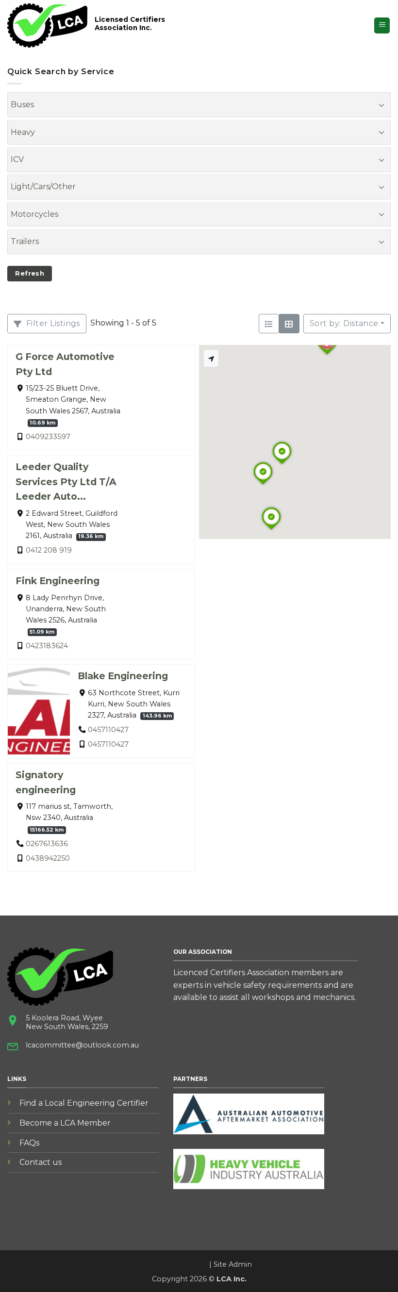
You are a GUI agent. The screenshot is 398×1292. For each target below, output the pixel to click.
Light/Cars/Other (43, 186)
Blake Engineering (123, 676)
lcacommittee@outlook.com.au (82, 1045)
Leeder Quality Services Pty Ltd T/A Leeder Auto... (66, 481)
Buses (22, 104)
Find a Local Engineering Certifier (84, 1103)
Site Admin (233, 1264)
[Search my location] (211, 358)
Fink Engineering (58, 581)
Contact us (40, 1162)
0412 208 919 (49, 550)
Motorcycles (34, 214)
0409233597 (48, 436)
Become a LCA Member (65, 1123)
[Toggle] (381, 105)
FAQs (29, 1142)
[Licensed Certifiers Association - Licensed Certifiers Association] (47, 25)
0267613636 (47, 843)
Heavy (23, 132)
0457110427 (108, 729)
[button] (382, 25)
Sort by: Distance (344, 323)
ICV (17, 159)
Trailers (25, 241)
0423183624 (47, 645)
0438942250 (48, 858)
